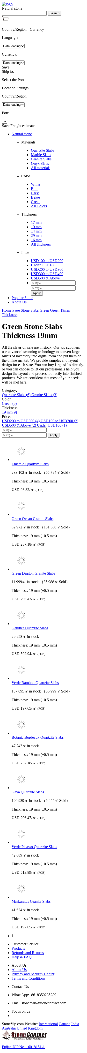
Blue (34, 189)
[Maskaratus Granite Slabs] (48, 889)
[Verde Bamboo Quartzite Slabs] (48, 670)
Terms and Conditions (28, 978)
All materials (40, 168)
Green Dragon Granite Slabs (33, 573)
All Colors (39, 206)
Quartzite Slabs (42, 150)
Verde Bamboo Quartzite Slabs (35, 683)
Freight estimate (22, 126)
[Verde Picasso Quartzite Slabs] (48, 834)
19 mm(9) (9, 412)
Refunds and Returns (28, 953)
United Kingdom (30, 1028)
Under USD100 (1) (52, 425)
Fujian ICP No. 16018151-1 (23, 1047)
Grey (35, 193)
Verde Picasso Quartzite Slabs (34, 847)
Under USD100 (43, 265)
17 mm (36, 222)
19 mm (36, 227)
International (48, 1024)
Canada (64, 1024)
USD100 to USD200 (47, 261)
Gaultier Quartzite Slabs (30, 628)
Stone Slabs (30, 310)
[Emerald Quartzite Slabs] (48, 452)
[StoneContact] (24, 1039)
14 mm (36, 231)
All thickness (41, 244)
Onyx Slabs (40, 163)
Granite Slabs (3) (44, 395)
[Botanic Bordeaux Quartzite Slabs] (48, 725)
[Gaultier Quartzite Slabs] (48, 616)
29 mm (36, 235)
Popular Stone (22, 298)
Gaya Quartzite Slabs (28, 792)
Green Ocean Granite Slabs (32, 519)
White (35, 184)
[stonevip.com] (7, 4)
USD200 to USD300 (47, 269)
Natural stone (22, 134)
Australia (9, 1028)
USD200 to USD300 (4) (21, 421)
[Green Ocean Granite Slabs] (48, 506)
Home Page (11, 310)
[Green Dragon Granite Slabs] (48, 561)
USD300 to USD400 (47, 274)
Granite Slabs (41, 159)
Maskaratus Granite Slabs (31, 901)
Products (18, 948)
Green (35, 202)
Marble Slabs (41, 155)
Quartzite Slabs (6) (16, 395)
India (75, 1024)
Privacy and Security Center (33, 974)
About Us (19, 302)
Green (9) (9, 403)
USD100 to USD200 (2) (59, 421)
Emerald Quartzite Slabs (30, 464)
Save (5, 67)
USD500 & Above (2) (19, 425)
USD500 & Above (45, 278)
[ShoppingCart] (5, 21)
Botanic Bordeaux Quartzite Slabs (38, 737)
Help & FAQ (22, 957)
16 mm (36, 240)
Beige (35, 197)
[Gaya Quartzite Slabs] (48, 780)
